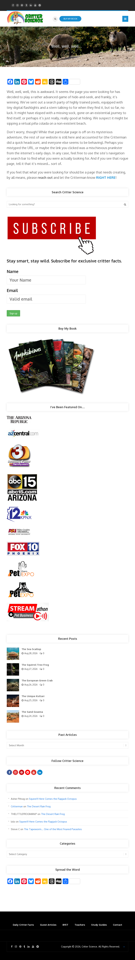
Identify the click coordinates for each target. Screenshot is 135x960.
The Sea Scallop (31, 649)
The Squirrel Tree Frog (35, 664)
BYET (65, 924)
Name (12, 271)
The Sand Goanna (32, 711)
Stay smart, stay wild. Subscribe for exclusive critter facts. (64, 275)
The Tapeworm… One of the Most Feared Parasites (53, 829)
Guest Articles (48, 924)
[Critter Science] (25, 18)
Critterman (17, 806)
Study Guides (99, 924)
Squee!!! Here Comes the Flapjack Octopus (53, 798)
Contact (117, 924)
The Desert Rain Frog (39, 806)
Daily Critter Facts (23, 924)
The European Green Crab (37, 680)
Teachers (80, 924)
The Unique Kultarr (33, 696)
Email (12, 290)
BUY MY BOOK (70, 18)
